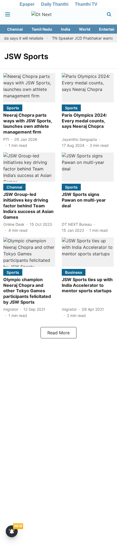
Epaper (27, 4)
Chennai (15, 29)
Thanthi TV (86, 4)
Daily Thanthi (54, 4)
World (84, 29)
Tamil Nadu (42, 29)
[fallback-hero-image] (29, 87)
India (65, 29)
